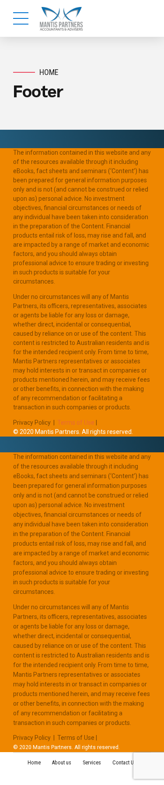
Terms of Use (75, 422)
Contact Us (124, 763)
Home (49, 72)
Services (92, 763)
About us (61, 763)
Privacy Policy (32, 422)
